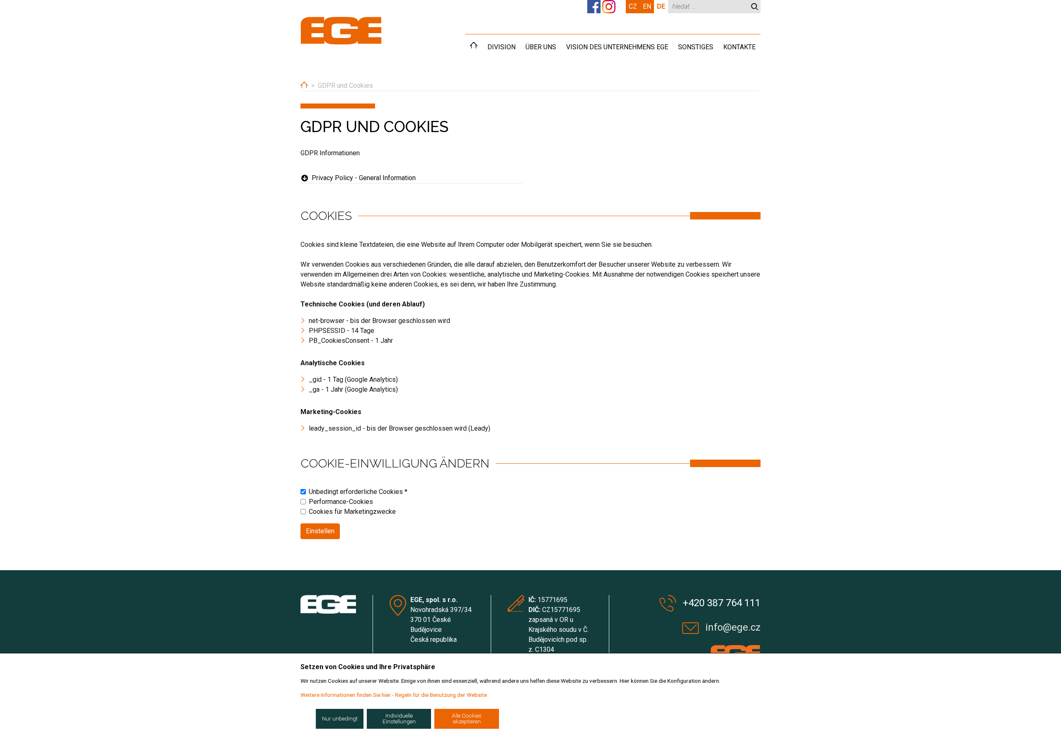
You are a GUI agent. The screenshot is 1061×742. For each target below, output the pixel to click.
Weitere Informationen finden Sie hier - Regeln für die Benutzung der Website (393, 694)
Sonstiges (695, 47)
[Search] (755, 6)
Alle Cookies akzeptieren (467, 718)
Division (501, 47)
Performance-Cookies (341, 502)
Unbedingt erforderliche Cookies (358, 492)
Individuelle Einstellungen (399, 718)
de (661, 6)
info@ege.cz (733, 627)
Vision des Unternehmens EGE (617, 47)
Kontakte (739, 47)
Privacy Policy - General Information (364, 178)
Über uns (541, 47)
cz (633, 6)
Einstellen (320, 531)
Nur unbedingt (340, 718)
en (647, 6)
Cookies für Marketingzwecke (352, 512)
